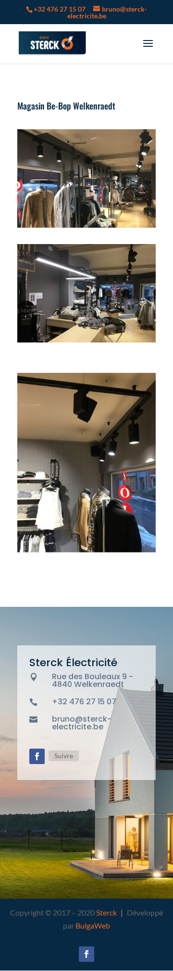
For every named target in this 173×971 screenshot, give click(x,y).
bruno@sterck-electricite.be (81, 722)
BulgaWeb (92, 925)
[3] (86, 342)
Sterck (106, 912)
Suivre (63, 756)
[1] (86, 552)
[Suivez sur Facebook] (37, 756)
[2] (86, 227)
